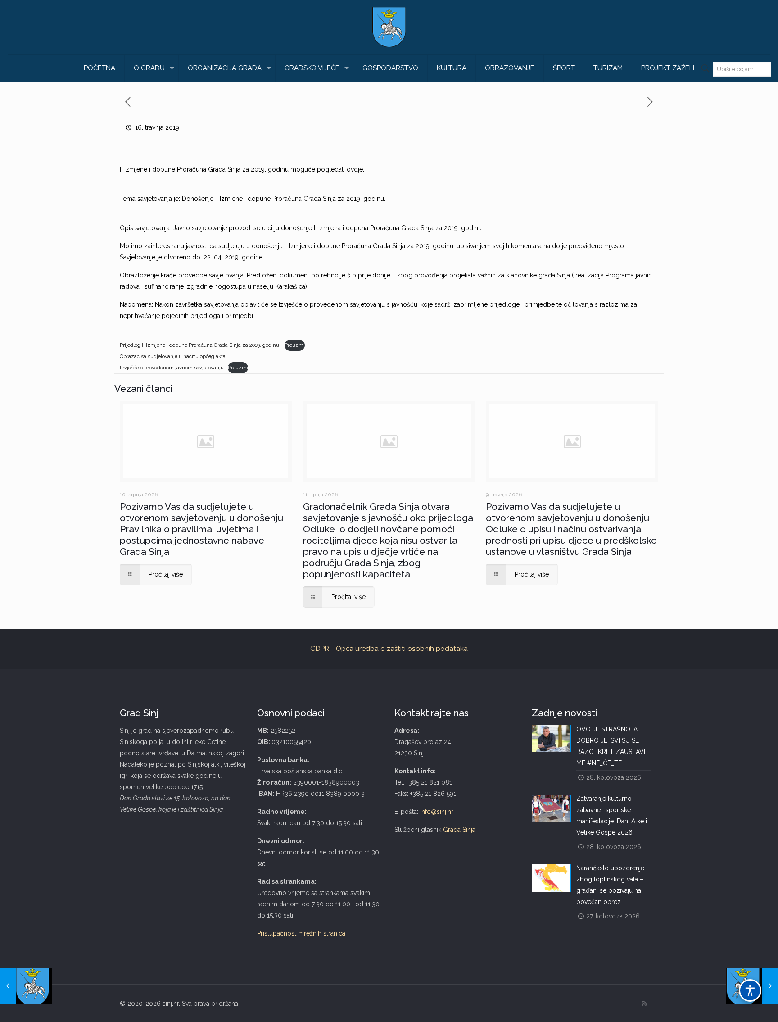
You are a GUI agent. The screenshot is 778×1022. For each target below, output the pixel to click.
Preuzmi (295, 345)
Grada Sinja (459, 829)
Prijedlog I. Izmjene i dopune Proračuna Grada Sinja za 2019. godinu (200, 345)
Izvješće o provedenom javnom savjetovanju (172, 367)
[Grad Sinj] (389, 27)
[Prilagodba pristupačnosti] (750, 990)
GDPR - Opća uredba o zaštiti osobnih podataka (389, 649)
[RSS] (644, 1003)
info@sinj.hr (436, 811)
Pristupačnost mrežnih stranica (301, 933)
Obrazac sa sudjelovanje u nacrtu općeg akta (173, 356)
